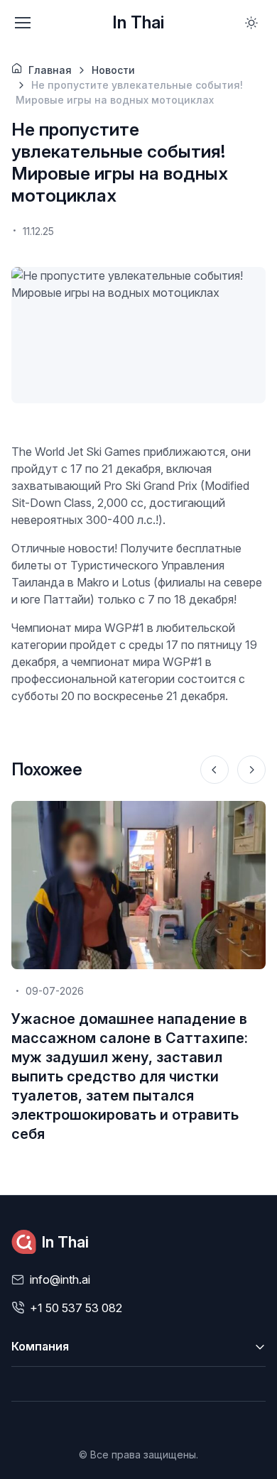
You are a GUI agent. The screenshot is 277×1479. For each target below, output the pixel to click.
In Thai (138, 22)
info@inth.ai (60, 1279)
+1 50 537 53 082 (76, 1308)
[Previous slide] (214, 769)
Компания (40, 1346)
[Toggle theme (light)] (251, 23)
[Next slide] (251, 769)
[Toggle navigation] (22, 23)
